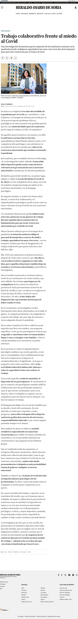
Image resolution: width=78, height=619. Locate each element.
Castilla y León (25, 597)
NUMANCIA (32, 14)
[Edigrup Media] (5, 609)
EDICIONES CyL (71, 0)
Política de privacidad (30, 616)
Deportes (23, 595)
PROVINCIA (24, 14)
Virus (5, 552)
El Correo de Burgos (65, 595)
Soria (29, 552)
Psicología (23, 552)
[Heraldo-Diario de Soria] (38, 7)
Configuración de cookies (53, 616)
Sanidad (43, 588)
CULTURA (59, 14)
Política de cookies (41, 616)
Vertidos (30, 2)
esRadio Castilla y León (66, 599)
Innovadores (5, 31)
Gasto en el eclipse (22, 2)
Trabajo (10, 552)
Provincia (23, 590)
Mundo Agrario (44, 595)
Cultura (23, 599)
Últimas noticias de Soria (47, 601)
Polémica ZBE (12, 2)
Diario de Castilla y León (66, 590)
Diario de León (63, 588)
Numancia (24, 592)
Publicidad (3, 584)
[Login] (75, 7)
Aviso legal (20, 616)
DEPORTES (40, 14)
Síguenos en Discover (47, 2)
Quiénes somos (4, 582)
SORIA (18, 14)
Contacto (2, 586)
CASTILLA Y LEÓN (50, 14)
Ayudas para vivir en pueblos (61, 2)
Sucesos (43, 590)
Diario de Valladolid (65, 592)
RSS (1, 588)
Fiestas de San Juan (26, 601)
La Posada (43, 592)
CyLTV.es (62, 597)
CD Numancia (36, 2)
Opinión (43, 599)
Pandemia (16, 552)
